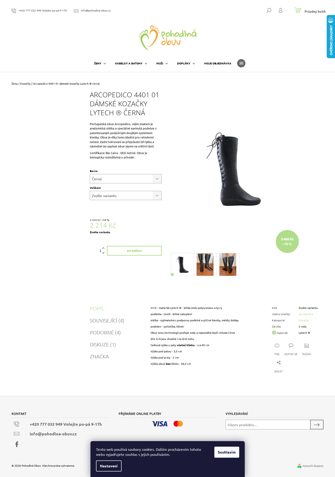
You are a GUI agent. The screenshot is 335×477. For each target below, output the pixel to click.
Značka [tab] (99, 356)
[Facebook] (17, 444)
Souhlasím (227, 452)
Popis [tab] (96, 308)
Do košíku (134, 251)
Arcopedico (306, 314)
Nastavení (109, 465)
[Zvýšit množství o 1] (103, 248)
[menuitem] (100, 63)
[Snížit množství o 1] (103, 253)
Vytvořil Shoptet (313, 466)
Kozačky (304, 320)
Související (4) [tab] (107, 320)
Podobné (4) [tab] (105, 332)
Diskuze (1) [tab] (103, 344)
